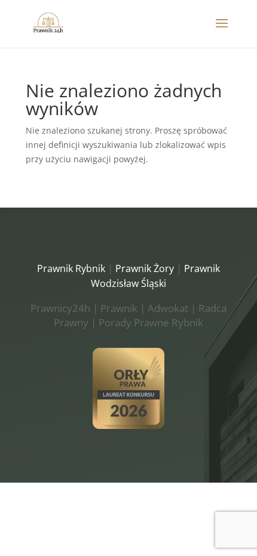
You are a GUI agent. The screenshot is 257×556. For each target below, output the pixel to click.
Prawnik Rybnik (71, 268)
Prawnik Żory (144, 268)
